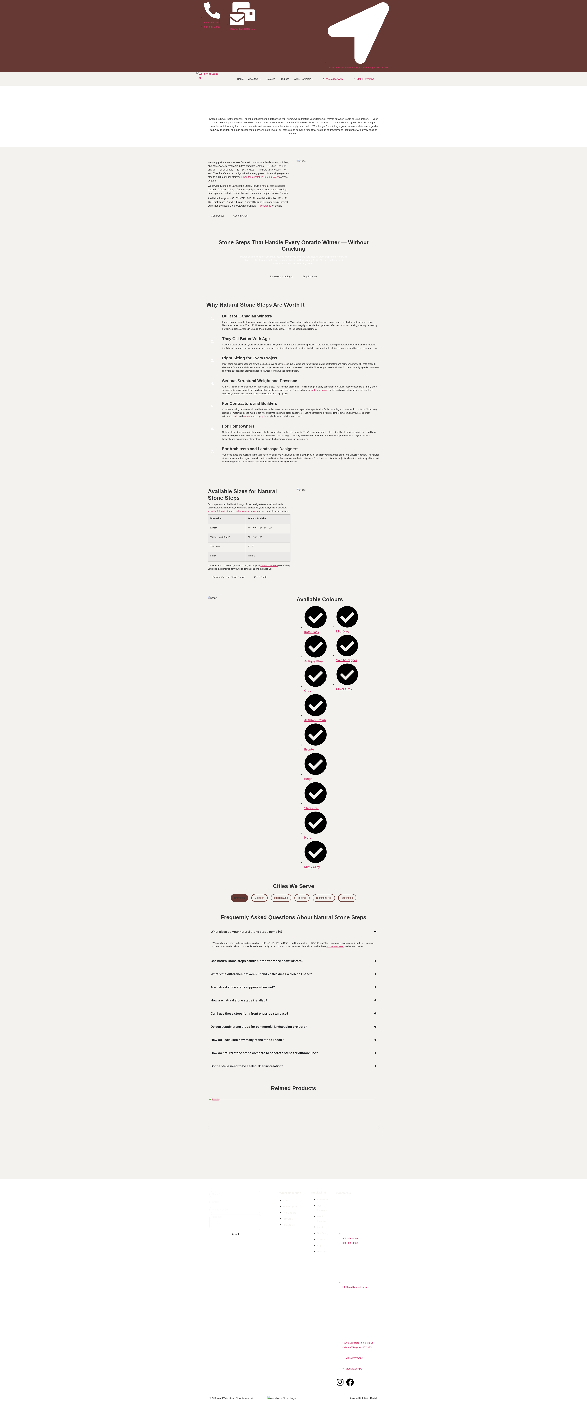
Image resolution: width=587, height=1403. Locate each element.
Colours (270, 79)
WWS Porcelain (302, 79)
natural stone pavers (318, 390)
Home (240, 79)
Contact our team (269, 565)
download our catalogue (249, 511)
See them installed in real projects (261, 177)
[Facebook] (350, 1382)
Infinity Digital (369, 1398)
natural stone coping (253, 416)
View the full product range (221, 511)
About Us (253, 79)
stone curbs (232, 416)
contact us (265, 205)
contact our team (335, 946)
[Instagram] (340, 1382)
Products (284, 79)
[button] (208, 1128)
